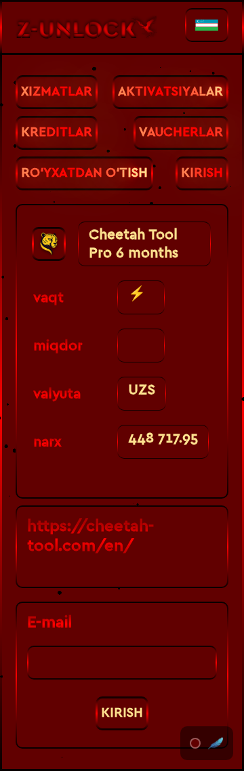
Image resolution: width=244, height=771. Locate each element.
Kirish (122, 713)
